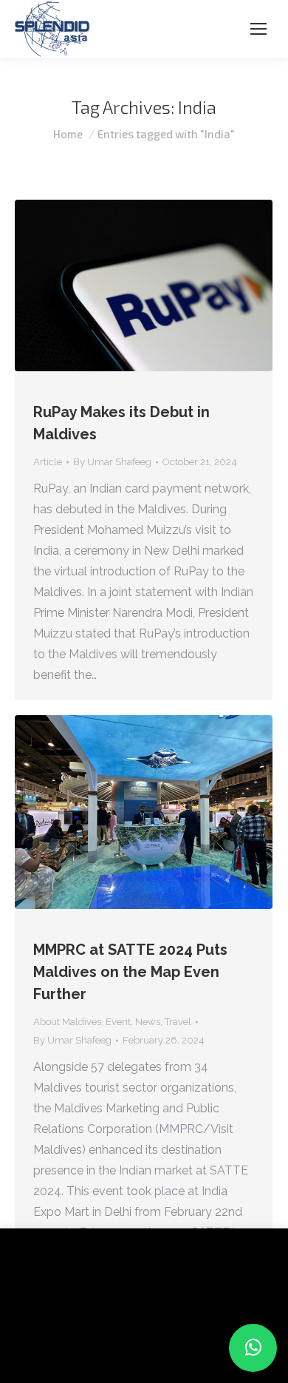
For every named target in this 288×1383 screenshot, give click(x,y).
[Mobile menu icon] (258, 29)
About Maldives (67, 1021)
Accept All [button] (142, 1349)
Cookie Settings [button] (60, 1349)
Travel (178, 1021)
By (112, 461)
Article (47, 461)
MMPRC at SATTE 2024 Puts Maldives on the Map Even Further (130, 972)
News (147, 1021)
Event (118, 1021)
